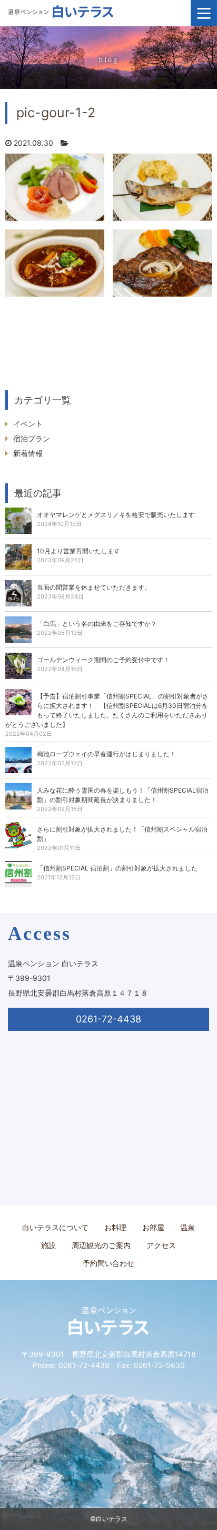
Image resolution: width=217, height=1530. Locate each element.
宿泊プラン (31, 438)
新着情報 (28, 453)
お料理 (115, 1227)
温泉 (187, 1227)
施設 (48, 1245)
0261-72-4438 (108, 1019)
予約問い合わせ (108, 1263)
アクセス (161, 1245)
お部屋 (153, 1227)
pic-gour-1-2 (55, 112)
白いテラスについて (55, 1227)
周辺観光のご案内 (101, 1245)
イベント (28, 423)
